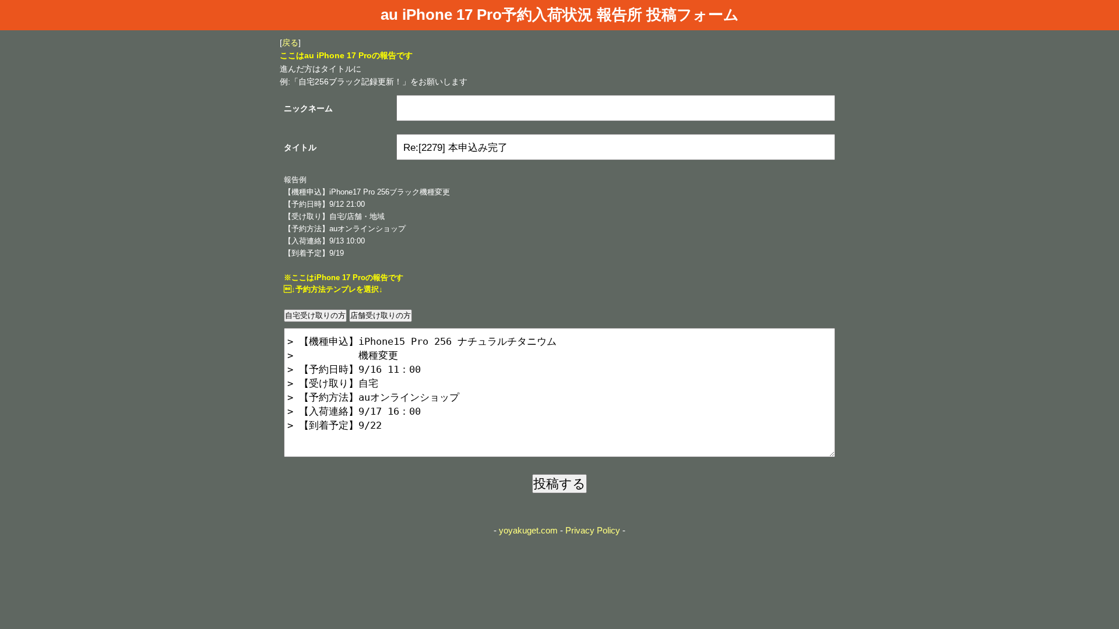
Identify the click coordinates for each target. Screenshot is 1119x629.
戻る (290, 42)
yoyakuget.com (528, 530)
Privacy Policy (592, 530)
